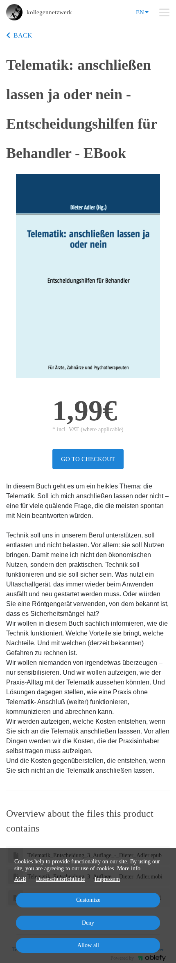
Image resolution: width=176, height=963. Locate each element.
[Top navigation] (164, 12)
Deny (88, 923)
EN (140, 12)
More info (128, 868)
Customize (88, 900)
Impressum (107, 879)
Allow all (88, 945)
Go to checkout (88, 459)
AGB (20, 879)
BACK (23, 35)
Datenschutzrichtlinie (60, 879)
